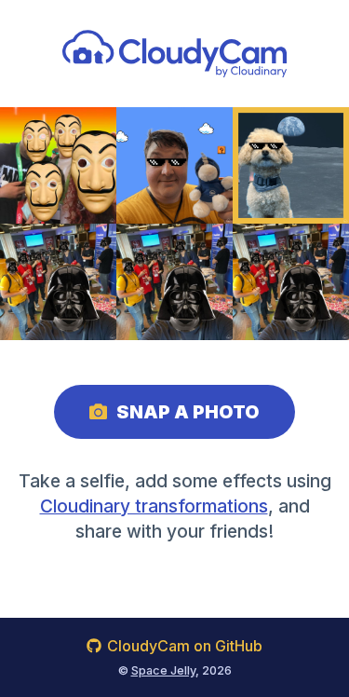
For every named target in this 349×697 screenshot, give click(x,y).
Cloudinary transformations (154, 506)
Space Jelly (163, 670)
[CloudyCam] (174, 53)
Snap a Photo (188, 412)
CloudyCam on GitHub (184, 645)
